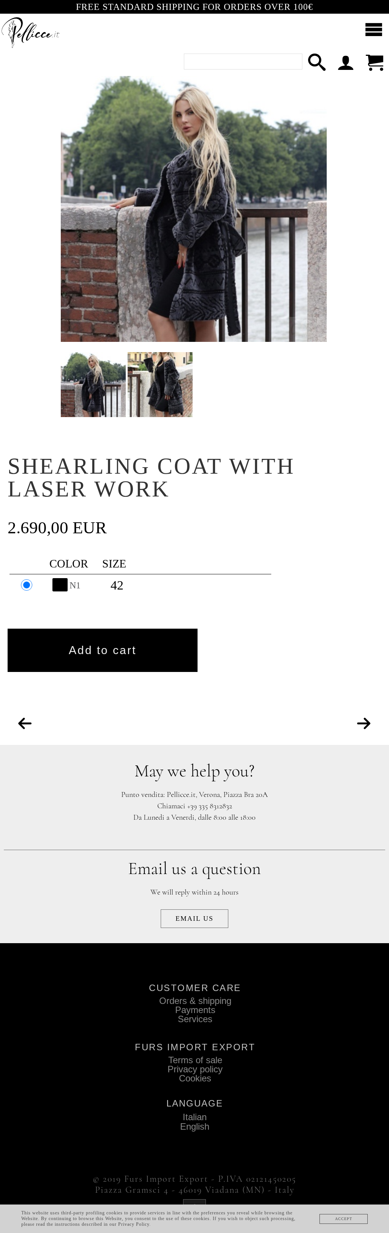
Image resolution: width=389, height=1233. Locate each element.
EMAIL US (194, 918)
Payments (195, 1010)
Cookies (195, 1078)
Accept (343, 1219)
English (194, 1126)
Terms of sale (195, 1060)
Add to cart (102, 650)
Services (195, 1019)
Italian (195, 1117)
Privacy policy (195, 1069)
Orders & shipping (195, 1001)
